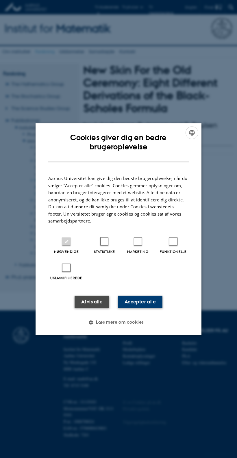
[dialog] (118, 229)
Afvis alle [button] (92, 302)
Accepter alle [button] (140, 302)
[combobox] (192, 133)
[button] (118, 322)
